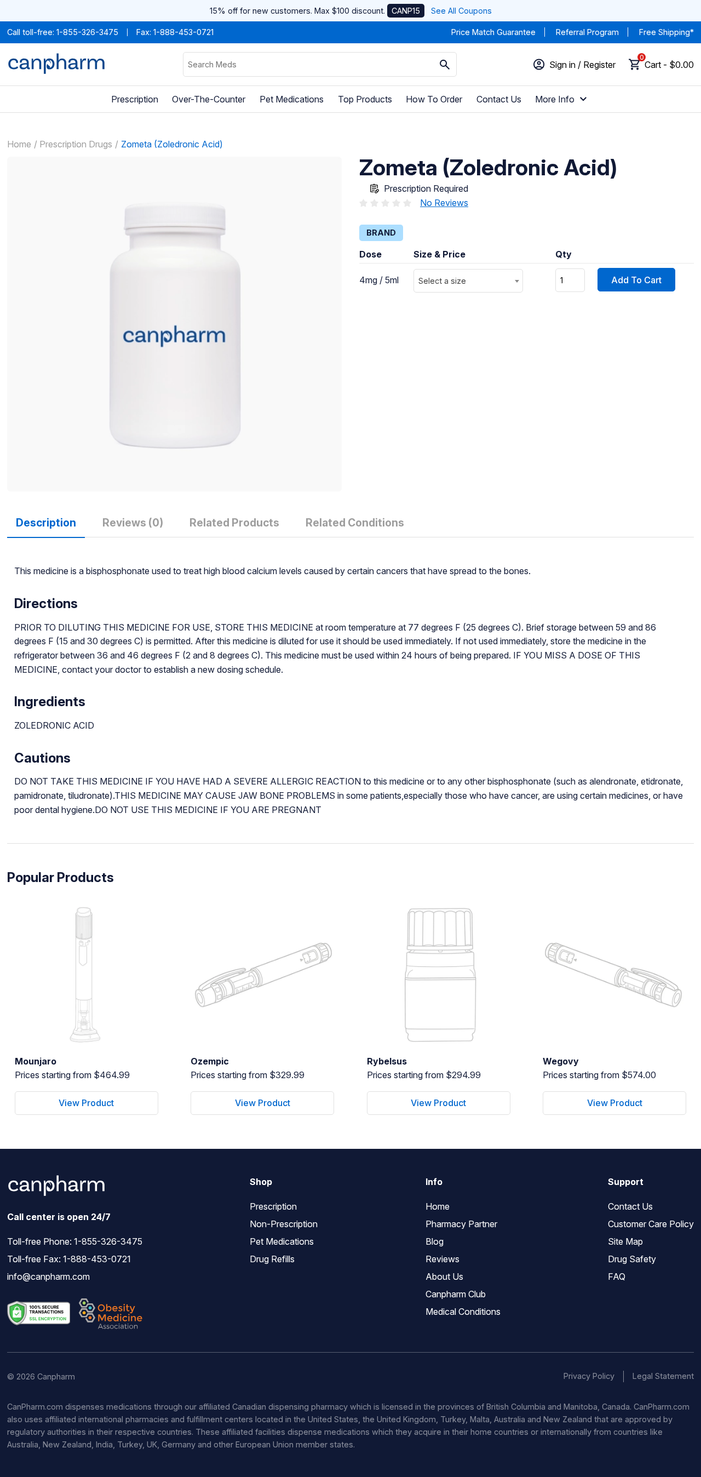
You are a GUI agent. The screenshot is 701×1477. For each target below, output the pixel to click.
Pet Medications (292, 99)
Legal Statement (663, 1376)
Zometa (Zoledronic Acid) (172, 144)
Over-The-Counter (208, 99)
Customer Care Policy (651, 1223)
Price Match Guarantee (493, 32)
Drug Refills (272, 1258)
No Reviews (444, 202)
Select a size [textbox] (442, 280)
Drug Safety (632, 1258)
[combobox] (468, 281)
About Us (444, 1276)
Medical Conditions (463, 1311)
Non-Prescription (284, 1223)
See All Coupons (461, 10)
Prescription (134, 99)
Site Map (625, 1241)
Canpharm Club (456, 1294)
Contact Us (498, 99)
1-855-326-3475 (87, 32)
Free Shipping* (666, 32)
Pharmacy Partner (461, 1223)
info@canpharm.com (48, 1276)
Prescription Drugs (75, 144)
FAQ (616, 1276)
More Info (554, 99)
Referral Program (587, 32)
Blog (435, 1241)
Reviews (442, 1258)
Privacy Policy (589, 1376)
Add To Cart (636, 279)
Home (19, 144)
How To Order (434, 99)
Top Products (365, 99)
